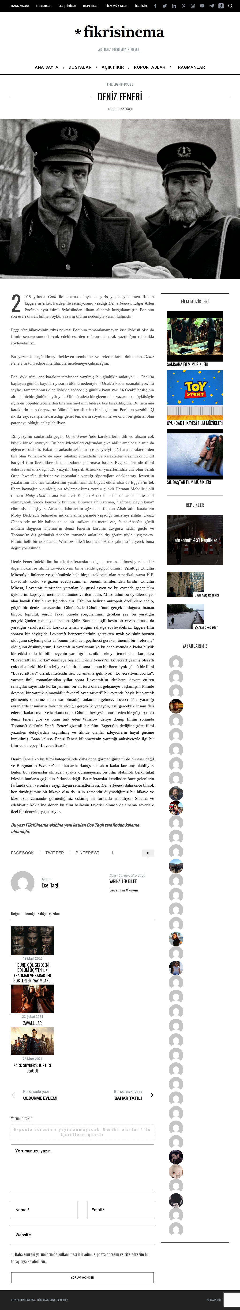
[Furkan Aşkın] (195, 895)
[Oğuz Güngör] (195, 1229)
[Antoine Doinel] (195, 822)
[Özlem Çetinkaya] (195, 735)
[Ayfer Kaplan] (195, 808)
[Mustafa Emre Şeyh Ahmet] (195, 909)
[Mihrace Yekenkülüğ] (195, 1215)
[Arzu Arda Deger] (195, 750)
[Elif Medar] (195, 1171)
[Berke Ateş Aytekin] (195, 953)
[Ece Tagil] (195, 1113)
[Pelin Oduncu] (195, 939)
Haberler (44, 6)
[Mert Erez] (195, 1200)
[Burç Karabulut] (195, 779)
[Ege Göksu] (195, 997)
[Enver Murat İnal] (195, 1026)
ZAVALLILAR (32, 1023)
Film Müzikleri (117, 6)
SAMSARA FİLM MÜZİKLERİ (187, 364)
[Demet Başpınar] (195, 851)
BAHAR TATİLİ (128, 1095)
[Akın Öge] (195, 837)
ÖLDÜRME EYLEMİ (40, 1095)
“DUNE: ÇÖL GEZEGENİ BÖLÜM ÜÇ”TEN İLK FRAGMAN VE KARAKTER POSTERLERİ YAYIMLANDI (32, 973)
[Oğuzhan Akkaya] (195, 1040)
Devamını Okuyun (123, 890)
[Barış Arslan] (195, 793)
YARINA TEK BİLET (123, 881)
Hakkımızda (20, 6)
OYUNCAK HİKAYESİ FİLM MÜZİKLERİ (195, 423)
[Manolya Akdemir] (195, 1186)
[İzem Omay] (195, 1011)
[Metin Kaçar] (195, 721)
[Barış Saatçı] (195, 1128)
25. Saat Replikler (206, 627)
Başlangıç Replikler (207, 595)
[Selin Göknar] (195, 968)
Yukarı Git (214, 1300)
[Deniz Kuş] (195, 706)
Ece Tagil (126, 108)
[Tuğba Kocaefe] (195, 764)
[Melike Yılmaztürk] (195, 1069)
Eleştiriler (67, 6)
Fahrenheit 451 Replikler (194, 539)
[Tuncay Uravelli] (195, 866)
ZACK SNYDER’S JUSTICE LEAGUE (33, 1068)
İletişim (141, 6)
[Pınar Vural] (195, 1084)
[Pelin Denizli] (195, 1098)
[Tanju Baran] (195, 691)
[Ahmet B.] (195, 662)
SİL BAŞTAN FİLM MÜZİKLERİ (189, 482)
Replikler (90, 6)
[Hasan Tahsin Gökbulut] (195, 1142)
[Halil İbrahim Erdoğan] (195, 677)
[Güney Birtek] (195, 1157)
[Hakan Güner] (195, 982)
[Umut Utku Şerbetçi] (195, 924)
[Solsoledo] (195, 1055)
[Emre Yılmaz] (195, 880)
